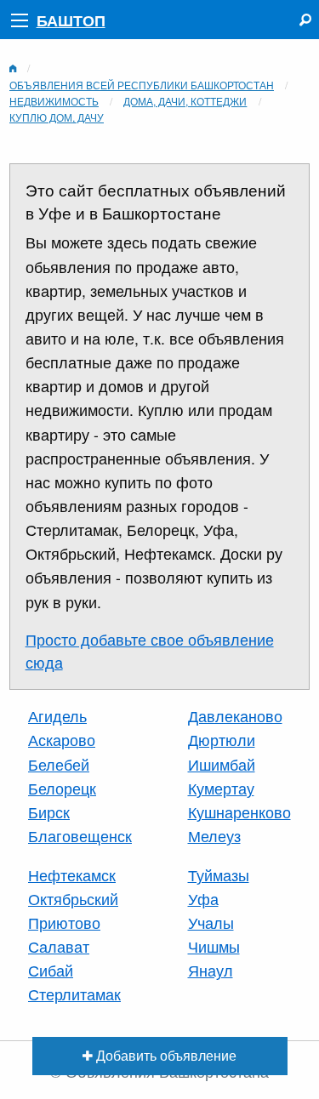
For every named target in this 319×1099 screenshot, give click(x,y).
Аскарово (61, 739)
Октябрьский (73, 898)
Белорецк (62, 788)
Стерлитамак (74, 994)
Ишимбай (221, 764)
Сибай (50, 970)
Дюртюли (221, 739)
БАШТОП (71, 20)
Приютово (64, 922)
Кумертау (221, 788)
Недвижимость (54, 101)
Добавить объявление (164, 1054)
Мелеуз (214, 835)
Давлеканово (235, 715)
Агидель (57, 715)
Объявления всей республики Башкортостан (141, 84)
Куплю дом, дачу (56, 117)
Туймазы (218, 874)
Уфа (203, 898)
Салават (58, 946)
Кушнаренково (239, 812)
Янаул (210, 970)
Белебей (58, 764)
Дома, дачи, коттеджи (185, 101)
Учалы (211, 922)
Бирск (49, 812)
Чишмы (214, 946)
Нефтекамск (72, 874)
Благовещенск (80, 835)
